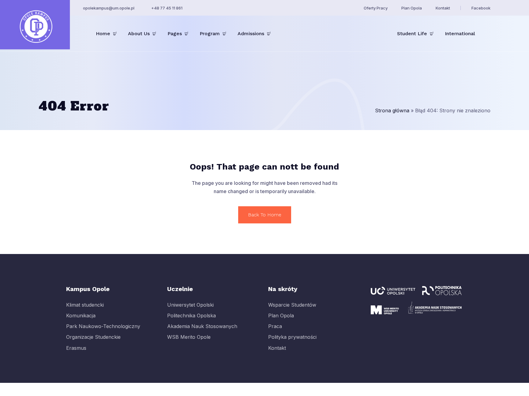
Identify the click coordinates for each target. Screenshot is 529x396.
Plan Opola (411, 8)
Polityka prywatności (292, 337)
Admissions (251, 33)
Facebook (480, 8)
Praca (275, 326)
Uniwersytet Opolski (190, 305)
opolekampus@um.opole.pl (108, 8)
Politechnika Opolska (191, 315)
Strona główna (392, 110)
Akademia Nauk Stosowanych (202, 326)
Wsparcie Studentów (292, 305)
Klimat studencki (85, 305)
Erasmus (76, 348)
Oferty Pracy (376, 8)
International (460, 33)
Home (103, 33)
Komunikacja (81, 315)
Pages (174, 33)
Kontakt (443, 8)
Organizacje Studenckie (93, 337)
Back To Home (264, 215)
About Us (139, 33)
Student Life (412, 33)
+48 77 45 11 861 (166, 8)
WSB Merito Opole (189, 337)
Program (210, 33)
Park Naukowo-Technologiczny (103, 326)
